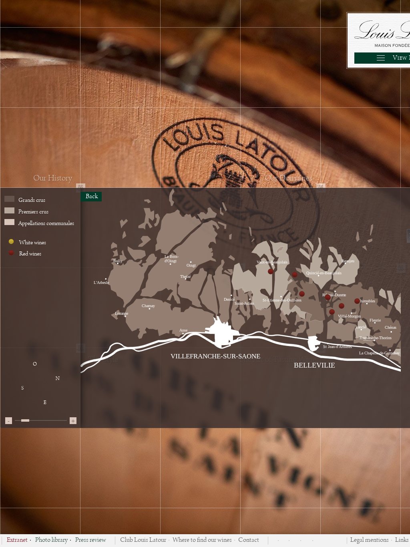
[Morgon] (302, 294)
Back (91, 196)
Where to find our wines (202, 540)
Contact (248, 540)
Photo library (51, 540)
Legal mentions (369, 540)
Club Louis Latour (143, 540)
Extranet (17, 540)
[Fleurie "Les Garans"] (328, 297)
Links (402, 540)
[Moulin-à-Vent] (332, 312)
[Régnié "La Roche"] (294, 275)
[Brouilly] (270, 271)
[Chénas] (341, 306)
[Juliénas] (357, 301)
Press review (90, 540)
